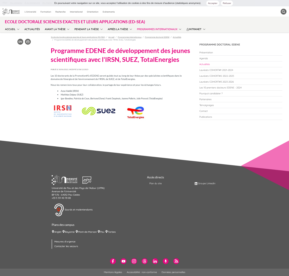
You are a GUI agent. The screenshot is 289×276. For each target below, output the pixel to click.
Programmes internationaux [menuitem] (157, 29)
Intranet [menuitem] (195, 29)
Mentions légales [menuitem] (113, 272)
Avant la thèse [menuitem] (55, 29)
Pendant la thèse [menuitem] (86, 29)
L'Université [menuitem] (30, 11)
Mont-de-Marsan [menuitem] (87, 231)
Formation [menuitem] (45, 11)
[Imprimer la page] (28, 41)
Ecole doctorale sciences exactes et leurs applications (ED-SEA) (78, 37)
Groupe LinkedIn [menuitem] (206, 183)
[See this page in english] (20, 41)
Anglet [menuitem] (57, 231)
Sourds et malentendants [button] (78, 209)
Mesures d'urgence (64, 241)
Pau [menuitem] (102, 231)
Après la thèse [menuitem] (118, 29)
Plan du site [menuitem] (155, 183)
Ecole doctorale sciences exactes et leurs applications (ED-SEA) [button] (75, 21)
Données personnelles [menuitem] (173, 272)
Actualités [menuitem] (32, 29)
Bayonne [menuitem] (70, 231)
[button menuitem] (283, 12)
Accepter (212, 3)
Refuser (227, 3)
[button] (67, 180)
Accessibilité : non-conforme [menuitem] (142, 272)
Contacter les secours (66, 246)
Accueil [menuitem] (10, 29)
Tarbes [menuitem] (112, 231)
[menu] (18, 28)
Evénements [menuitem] (109, 11)
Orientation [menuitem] (92, 11)
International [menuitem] (76, 11)
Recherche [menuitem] (60, 11)
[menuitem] (240, 52)
